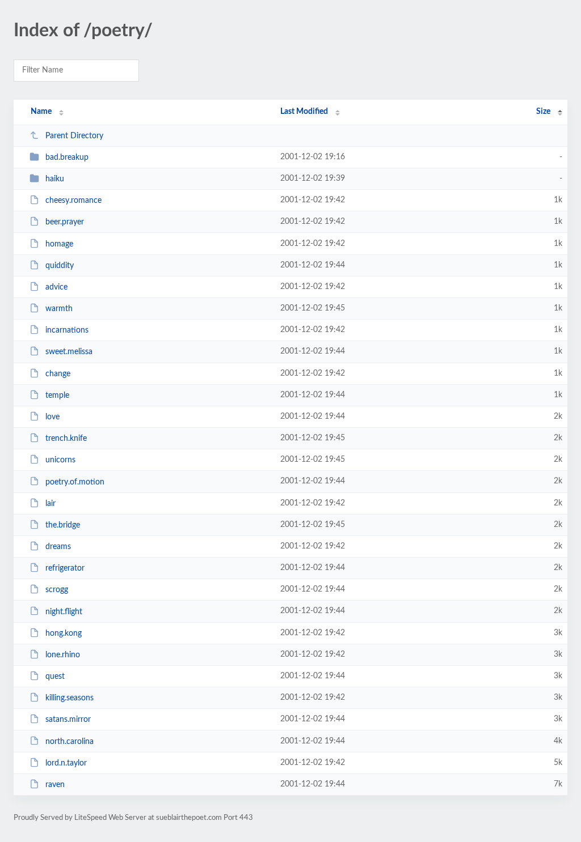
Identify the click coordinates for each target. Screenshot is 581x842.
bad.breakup (67, 157)
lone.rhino (62, 655)
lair (50, 504)
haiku (54, 179)
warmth (59, 309)
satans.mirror (68, 720)
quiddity (59, 266)
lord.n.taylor (66, 763)
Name (41, 112)
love (52, 417)
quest (55, 677)
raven (55, 785)
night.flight (63, 611)
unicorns (60, 460)
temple (57, 395)
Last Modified (304, 112)
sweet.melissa (68, 352)
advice (56, 287)
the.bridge (62, 525)
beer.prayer (64, 222)
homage (59, 244)
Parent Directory (74, 136)
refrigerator (65, 568)
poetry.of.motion (74, 482)
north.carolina (69, 741)
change (57, 374)
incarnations (67, 330)
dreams (58, 547)
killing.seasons (69, 698)
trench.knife (66, 439)
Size (543, 112)
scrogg (56, 590)
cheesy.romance (73, 201)
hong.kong (63, 633)
